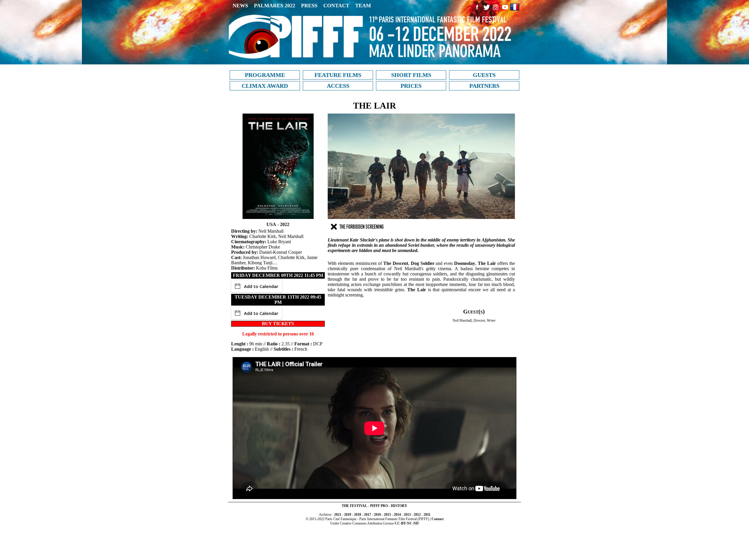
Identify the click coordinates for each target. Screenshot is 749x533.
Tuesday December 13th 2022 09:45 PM (278, 299)
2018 (357, 515)
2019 (347, 515)
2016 (377, 515)
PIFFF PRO (379, 506)
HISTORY (399, 506)
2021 (337, 515)
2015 (387, 515)
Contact (438, 519)
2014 (397, 515)
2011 (427, 515)
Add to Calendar (261, 286)
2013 (407, 515)
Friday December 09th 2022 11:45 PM (278, 275)
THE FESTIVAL (354, 506)
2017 (367, 515)
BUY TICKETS (278, 323)
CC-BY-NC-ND (407, 523)
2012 (417, 515)
